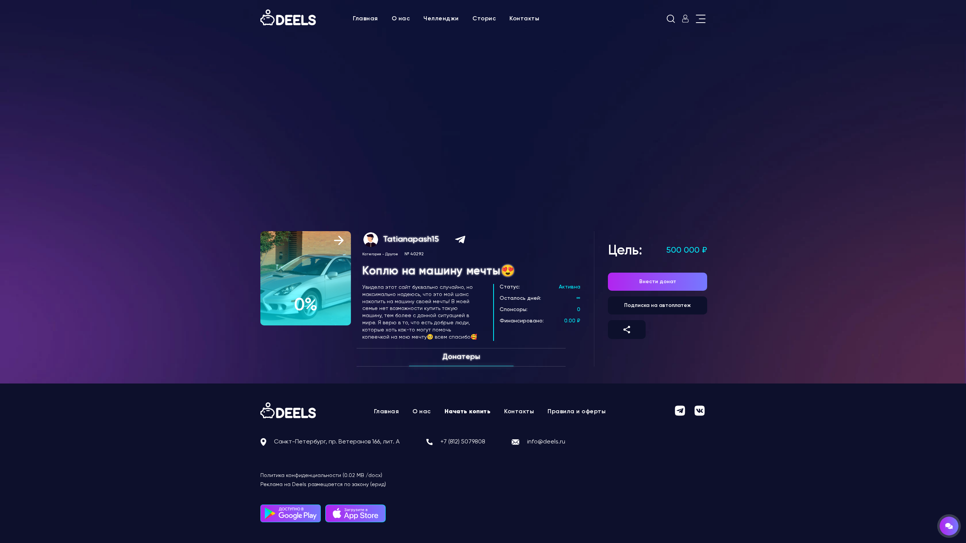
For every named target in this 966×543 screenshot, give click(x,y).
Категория (371, 254)
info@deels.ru (546, 442)
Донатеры (461, 357)
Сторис (484, 19)
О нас (401, 19)
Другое (391, 254)
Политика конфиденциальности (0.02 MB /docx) (321, 475)
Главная (365, 19)
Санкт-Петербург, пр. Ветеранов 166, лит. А (337, 442)
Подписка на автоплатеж (657, 305)
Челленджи (441, 19)
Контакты (524, 19)
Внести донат (657, 281)
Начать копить (468, 412)
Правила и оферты (577, 412)
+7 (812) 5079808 (462, 442)
